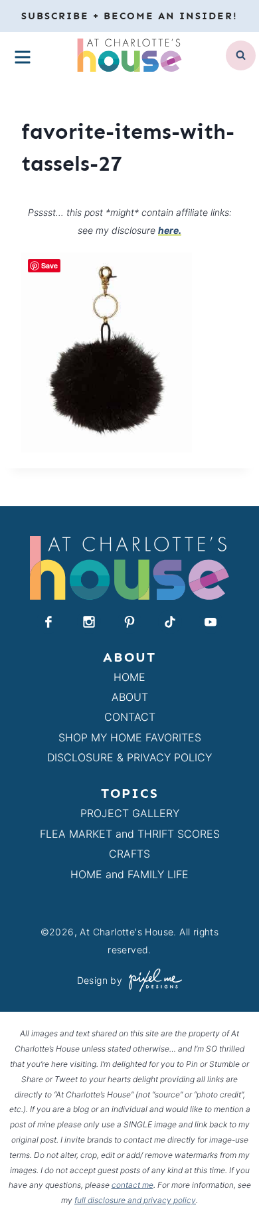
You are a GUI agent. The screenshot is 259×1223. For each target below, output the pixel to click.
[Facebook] (48, 622)
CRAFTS (129, 853)
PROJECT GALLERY (129, 813)
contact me (132, 1185)
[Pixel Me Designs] (152, 980)
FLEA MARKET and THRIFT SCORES (130, 833)
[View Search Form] (241, 55)
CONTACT (129, 716)
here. (169, 230)
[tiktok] (170, 622)
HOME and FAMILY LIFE (129, 874)
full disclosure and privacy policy (135, 1200)
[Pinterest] (129, 622)
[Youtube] (210, 622)
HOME (129, 677)
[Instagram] (89, 622)
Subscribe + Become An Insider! (129, 16)
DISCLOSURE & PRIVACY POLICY (129, 757)
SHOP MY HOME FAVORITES (129, 737)
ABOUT (130, 697)
